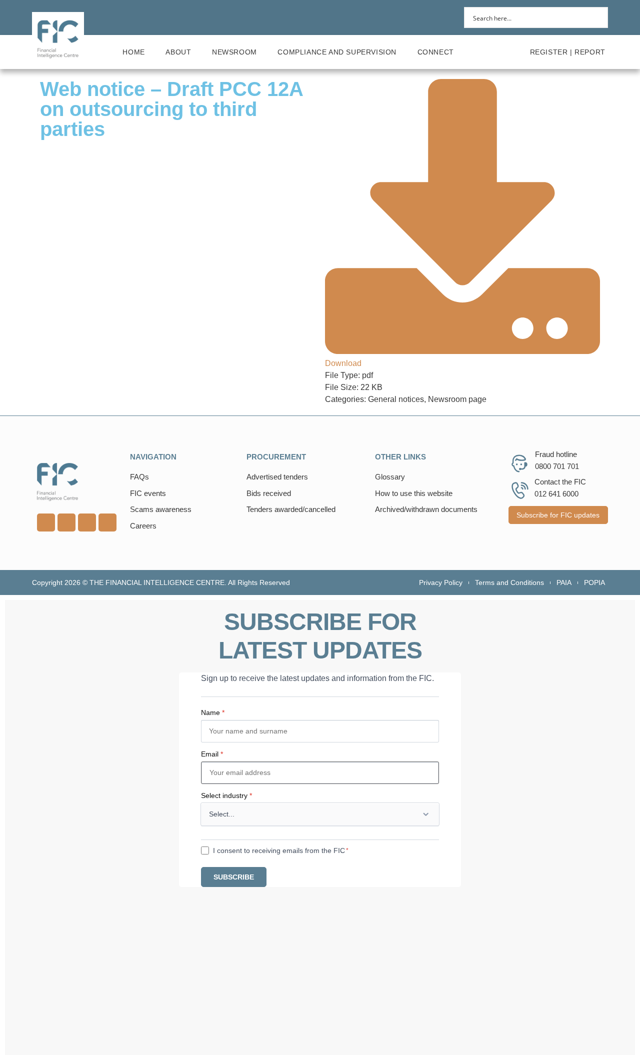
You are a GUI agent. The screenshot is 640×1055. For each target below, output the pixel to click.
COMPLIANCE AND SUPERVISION (337, 52)
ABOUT (178, 52)
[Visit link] (78, 482)
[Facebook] (107, 523)
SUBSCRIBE (234, 877)
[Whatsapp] (87, 523)
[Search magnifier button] (597, 17)
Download (343, 363)
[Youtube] (67, 523)
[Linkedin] (46, 523)
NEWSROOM (234, 52)
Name (212, 712)
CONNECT (436, 52)
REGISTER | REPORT (568, 52)
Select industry (226, 795)
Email (212, 754)
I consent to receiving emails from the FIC (279, 850)
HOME (133, 52)
